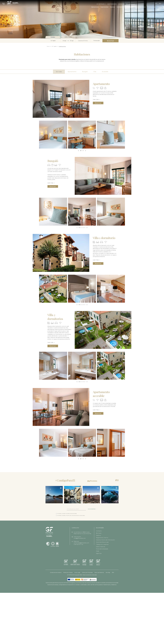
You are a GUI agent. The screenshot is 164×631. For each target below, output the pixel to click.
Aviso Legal (77, 572)
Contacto (99, 531)
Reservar (98, 103)
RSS (113, 572)
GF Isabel (54, 46)
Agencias (98, 553)
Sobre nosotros (100, 546)
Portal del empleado (102, 549)
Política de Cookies (68, 572)
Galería (159, 7)
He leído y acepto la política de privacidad (67, 513)
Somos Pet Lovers (140, 7)
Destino (98, 535)
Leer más (96, 99)
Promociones (151, 7)
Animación (120, 7)
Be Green (98, 533)
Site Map (108, 572)
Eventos (121, 4)
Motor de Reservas (99, 572)
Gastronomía (112, 4)
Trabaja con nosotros (102, 544)
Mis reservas (130, 4)
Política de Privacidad (87, 572)
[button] (80, 150)
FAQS (97, 551)
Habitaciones (95, 7)
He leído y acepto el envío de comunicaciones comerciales (71, 515)
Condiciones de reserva (55, 572)
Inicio (48, 46)
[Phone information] (156, 3)
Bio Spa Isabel (129, 7)
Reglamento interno (102, 537)
